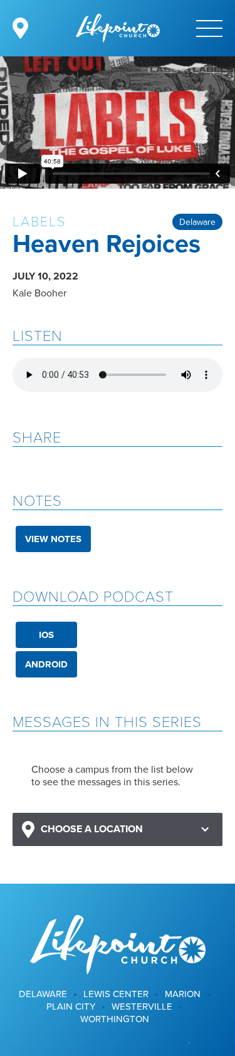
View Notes (53, 539)
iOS (46, 635)
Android (46, 664)
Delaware (197, 222)
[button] (117, 829)
